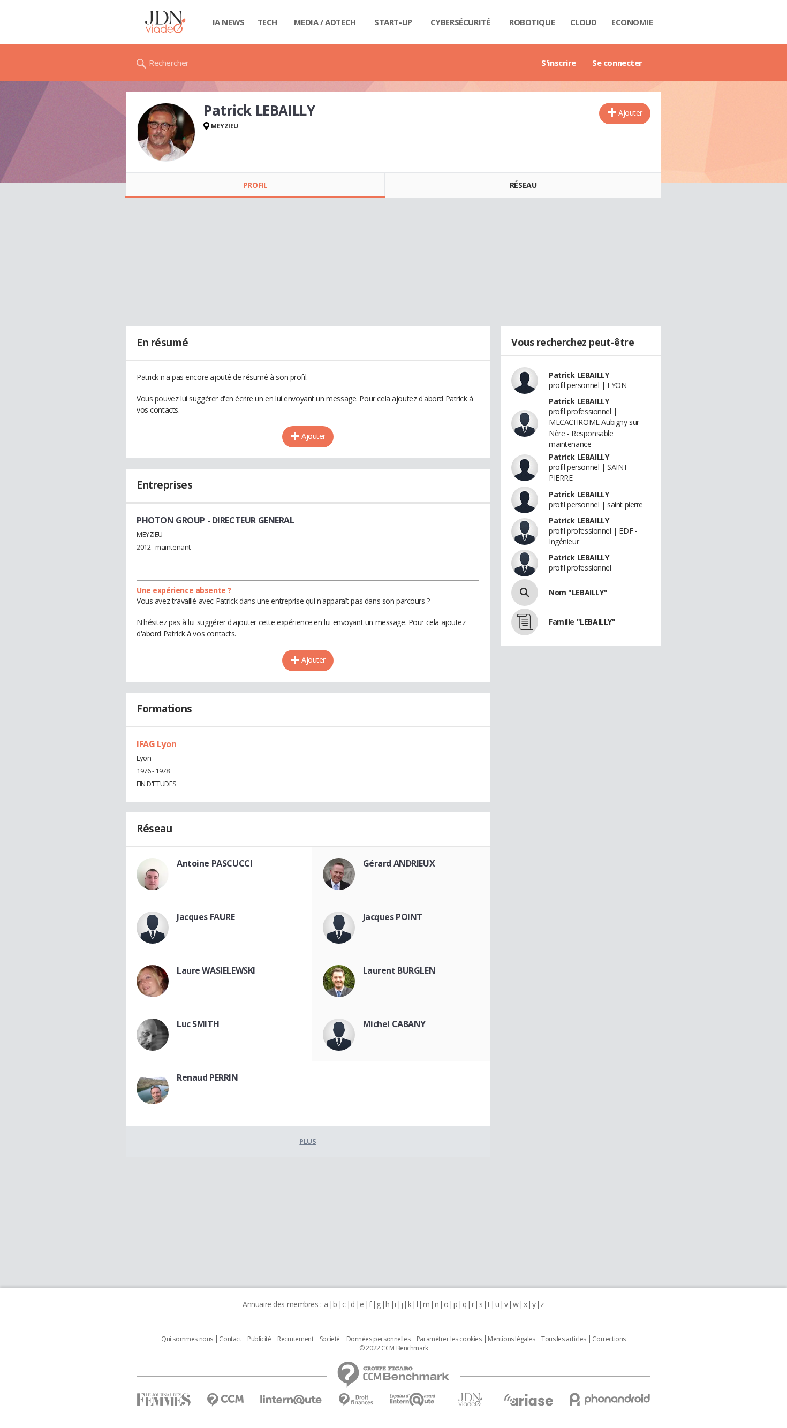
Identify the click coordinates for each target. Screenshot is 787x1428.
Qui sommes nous (187, 1339)
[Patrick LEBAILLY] (166, 132)
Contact (230, 1339)
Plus (307, 1141)
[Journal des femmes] (164, 1400)
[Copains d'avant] (413, 1399)
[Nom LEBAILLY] (524, 592)
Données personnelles (378, 1339)
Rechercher (169, 62)
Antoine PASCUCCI (214, 863)
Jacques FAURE (206, 917)
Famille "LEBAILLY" (582, 622)
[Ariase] (528, 1400)
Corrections (608, 1339)
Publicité (259, 1339)
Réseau (523, 185)
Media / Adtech (325, 22)
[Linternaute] (291, 1400)
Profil (255, 185)
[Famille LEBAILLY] (524, 622)
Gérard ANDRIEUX (399, 863)
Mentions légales (511, 1339)
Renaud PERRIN (207, 1077)
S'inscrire (558, 62)
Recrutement (295, 1339)
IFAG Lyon (156, 744)
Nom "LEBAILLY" (578, 592)
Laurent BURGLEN (399, 970)
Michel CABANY (394, 1024)
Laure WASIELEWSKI (216, 970)
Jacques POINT (393, 917)
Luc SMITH (198, 1024)
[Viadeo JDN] (470, 1400)
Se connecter (617, 62)
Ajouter (630, 113)
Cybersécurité (460, 22)
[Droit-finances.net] (355, 1400)
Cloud (583, 22)
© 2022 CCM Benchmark (393, 1348)
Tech (267, 22)
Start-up (393, 22)
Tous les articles (563, 1339)
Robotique (532, 22)
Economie (632, 22)
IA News (229, 22)
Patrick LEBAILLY (579, 375)
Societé (330, 1339)
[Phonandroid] (610, 1399)
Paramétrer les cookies (449, 1339)
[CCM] (225, 1400)
